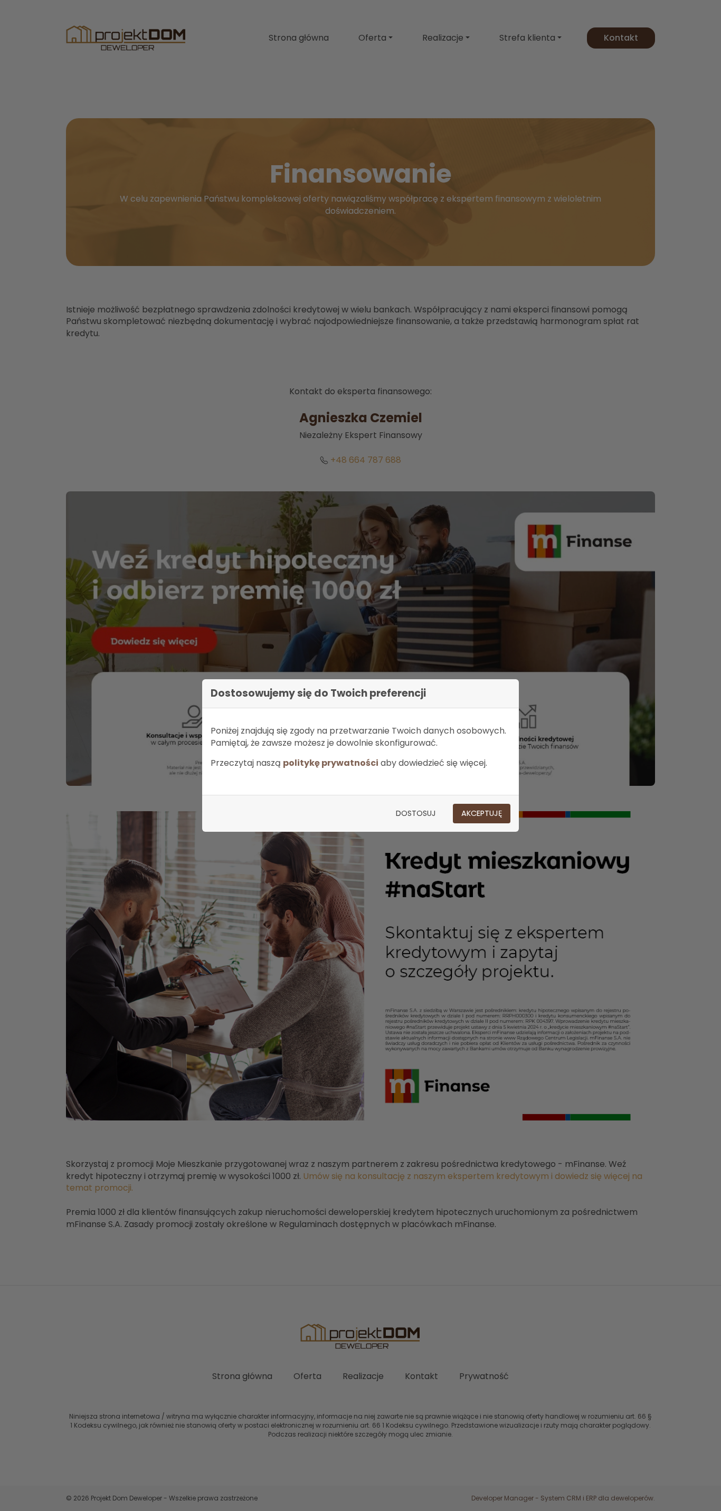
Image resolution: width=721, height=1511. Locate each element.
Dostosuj (416, 813)
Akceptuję (481, 813)
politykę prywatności (330, 763)
